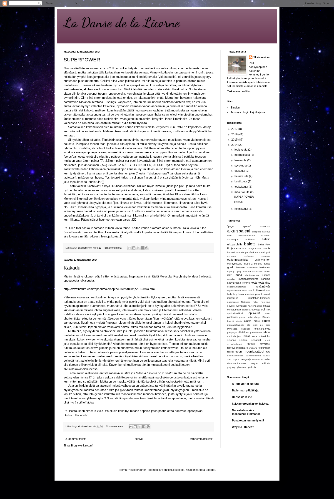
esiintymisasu (234, 263)
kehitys (246, 282)
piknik (239, 321)
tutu (268, 351)
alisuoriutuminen (246, 235)
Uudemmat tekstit (75, 439)
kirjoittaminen (234, 290)
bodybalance (255, 248)
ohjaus (266, 305)
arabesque (233, 239)
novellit (230, 306)
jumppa (266, 275)
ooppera (246, 309)
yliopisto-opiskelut (247, 367)
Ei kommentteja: (114, 247)
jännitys (231, 279)
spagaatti (256, 340)
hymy (238, 271)
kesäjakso (264, 282)
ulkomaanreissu (235, 355)
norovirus (265, 302)
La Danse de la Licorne (122, 22)
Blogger (210, 469)
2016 (234, 134)
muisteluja (232, 298)
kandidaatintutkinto (248, 278)
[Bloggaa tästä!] (134, 248)
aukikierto (250, 239)
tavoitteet (265, 344)
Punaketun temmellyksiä (248, 420)
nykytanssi (241, 306)
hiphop (230, 271)
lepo (268, 290)
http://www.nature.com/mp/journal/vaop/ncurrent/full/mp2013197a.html (109, 289)
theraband (252, 348)
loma (241, 294)
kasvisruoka (234, 282)
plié (248, 325)
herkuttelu (264, 267)
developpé (264, 252)
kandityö (265, 278)
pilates (247, 321)
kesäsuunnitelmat (236, 286)
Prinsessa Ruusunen (239, 329)
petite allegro (254, 317)
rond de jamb (234, 336)
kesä (254, 282)
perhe (242, 317)
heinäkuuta (241, 176)
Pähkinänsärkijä (261, 328)
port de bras (262, 325)
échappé (249, 256)
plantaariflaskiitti (235, 325)
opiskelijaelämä (235, 313)
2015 (234, 139)
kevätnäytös (263, 286)
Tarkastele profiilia (238, 91)
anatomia (265, 235)
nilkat (255, 302)
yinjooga (231, 367)
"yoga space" (239, 226)
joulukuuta (241, 149)
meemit (266, 294)
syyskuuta (240, 165)
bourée (266, 248)
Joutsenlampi (252, 275)
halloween (252, 267)
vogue (254, 363)
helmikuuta (241, 208)
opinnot (265, 309)
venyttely (246, 359)
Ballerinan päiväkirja (245, 390)
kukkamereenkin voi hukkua (250, 403)
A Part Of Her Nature (245, 384)
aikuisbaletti (238, 231)
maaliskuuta (242, 192)
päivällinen (243, 332)
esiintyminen (262, 259)
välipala (266, 363)
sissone (231, 340)
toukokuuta (241, 186)
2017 (234, 129)
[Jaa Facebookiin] (142, 248)
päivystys (232, 332)
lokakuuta (240, 160)
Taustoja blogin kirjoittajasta (248, 112)
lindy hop (232, 294)
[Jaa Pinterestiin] (147, 248)
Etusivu (138, 439)
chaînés (253, 252)
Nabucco (245, 302)
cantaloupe (242, 252)
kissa (244, 290)
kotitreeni (259, 290)
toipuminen (264, 347)
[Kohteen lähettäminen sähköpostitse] (129, 248)
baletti (250, 244)
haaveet (240, 267)
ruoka (247, 336)
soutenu (243, 340)
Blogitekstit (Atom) (82, 445)
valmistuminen (253, 355)
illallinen (247, 271)
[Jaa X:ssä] (138, 248)
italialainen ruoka (261, 271)
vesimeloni (257, 359)
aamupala (265, 226)
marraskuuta (242, 154)
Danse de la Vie (242, 397)
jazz (229, 275)
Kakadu (72, 268)
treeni (238, 351)
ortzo (267, 313)
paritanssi (232, 317)
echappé (232, 256)
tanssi (251, 343)
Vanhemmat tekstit (201, 439)
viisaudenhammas (236, 363)
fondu (267, 263)
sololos (179, 469)
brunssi (231, 252)
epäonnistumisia (237, 259)
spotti (267, 340)
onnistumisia (234, 309)
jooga (238, 275)
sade (254, 336)
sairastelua (264, 336)
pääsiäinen (256, 332)
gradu (230, 267)
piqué (257, 321)
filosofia (248, 263)
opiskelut (254, 313)
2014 (234, 144)
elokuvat (266, 256)
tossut (230, 351)
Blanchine (241, 248)
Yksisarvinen (261, 57)
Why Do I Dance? (243, 427)
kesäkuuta (241, 181)
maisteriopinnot (253, 294)
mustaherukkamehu (259, 298)
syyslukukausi (234, 344)
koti (250, 290)
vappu (236, 359)
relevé (266, 332)
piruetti (266, 321)
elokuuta (240, 170)
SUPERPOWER (82, 60)
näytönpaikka (255, 306)
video (267, 359)
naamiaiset (233, 302)
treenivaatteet (254, 351)
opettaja (256, 309)
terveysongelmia (236, 347)
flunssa (258, 263)
